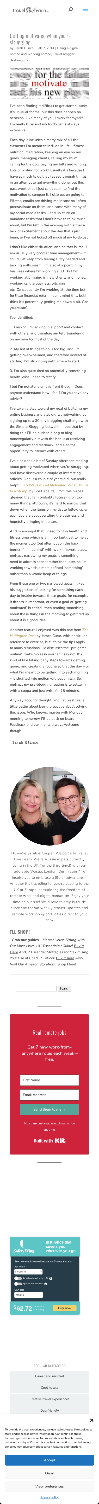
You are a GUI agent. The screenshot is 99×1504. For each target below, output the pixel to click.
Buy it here (65, 958)
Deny (49, 1473)
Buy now (64, 1308)
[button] (91, 1420)
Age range (19, 1266)
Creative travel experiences (49, 1399)
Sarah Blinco (24, 48)
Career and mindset (49, 1376)
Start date (19, 1290)
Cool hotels (49, 1387)
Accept (49, 1460)
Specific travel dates (33, 1284)
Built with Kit (50, 1140)
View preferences (49, 1486)
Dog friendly (49, 1410)
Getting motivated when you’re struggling (40, 39)
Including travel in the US (35, 1278)
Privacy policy (50, 1497)
